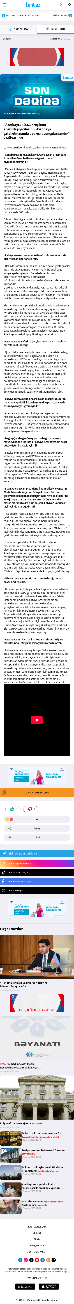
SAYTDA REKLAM (37, 1226)
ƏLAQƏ (37, 1233)
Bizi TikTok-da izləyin (18, 872)
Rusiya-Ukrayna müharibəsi (23, 15)
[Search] (69, 4)
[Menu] (4, 5)
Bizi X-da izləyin (16, 890)
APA (47, 147)
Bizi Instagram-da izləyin (20, 863)
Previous (3, 16)
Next (70, 16)
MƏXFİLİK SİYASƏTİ (37, 1251)
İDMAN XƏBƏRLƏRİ (37, 792)
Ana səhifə (55, 38)
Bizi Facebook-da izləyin (20, 881)
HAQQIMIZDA (37, 1245)
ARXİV (37, 1239)
